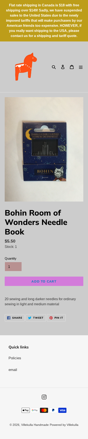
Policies (15, 358)
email (13, 370)
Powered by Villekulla (64, 424)
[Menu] (80, 67)
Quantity (10, 258)
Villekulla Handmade (35, 424)
